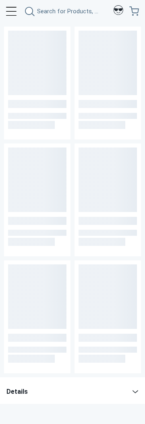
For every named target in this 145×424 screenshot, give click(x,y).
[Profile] (118, 11)
